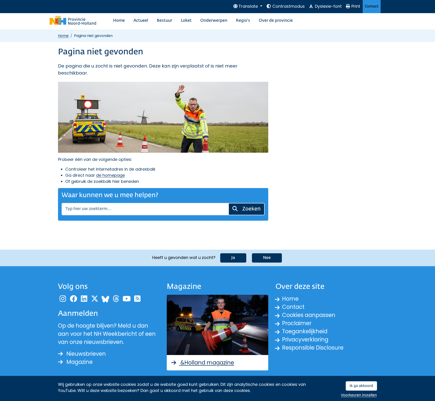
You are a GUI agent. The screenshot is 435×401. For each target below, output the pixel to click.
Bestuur (164, 21)
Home (119, 21)
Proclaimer (297, 323)
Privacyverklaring (305, 339)
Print (355, 6)
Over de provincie (276, 21)
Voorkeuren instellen (359, 395)
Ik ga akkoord (361, 386)
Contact (372, 6)
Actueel (140, 21)
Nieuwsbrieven (86, 354)
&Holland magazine (206, 362)
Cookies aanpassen (308, 315)
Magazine (79, 362)
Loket (186, 21)
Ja (233, 258)
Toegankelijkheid (304, 331)
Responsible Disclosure (312, 347)
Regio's (243, 21)
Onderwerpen (213, 21)
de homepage (110, 175)
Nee (267, 258)
